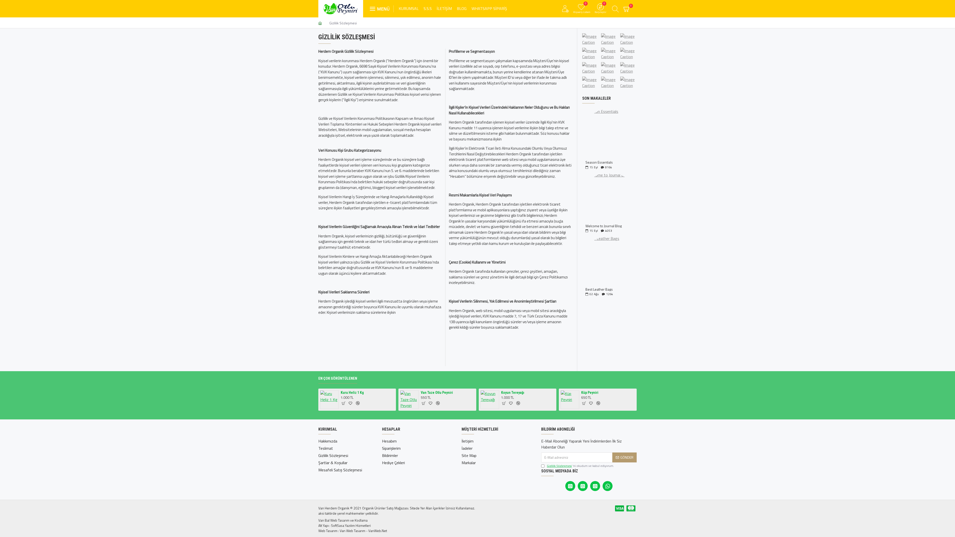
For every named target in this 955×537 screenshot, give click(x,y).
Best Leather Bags (599, 289)
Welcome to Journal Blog (603, 226)
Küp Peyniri (589, 393)
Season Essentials (599, 162)
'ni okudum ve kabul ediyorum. (580, 466)
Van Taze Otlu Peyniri (437, 393)
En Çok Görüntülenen (337, 378)
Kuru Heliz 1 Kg (352, 393)
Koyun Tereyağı (512, 393)
